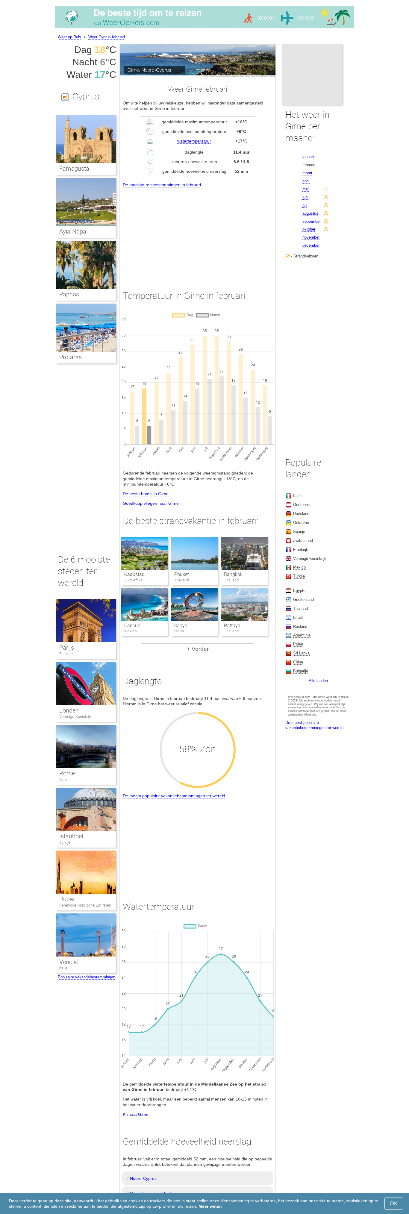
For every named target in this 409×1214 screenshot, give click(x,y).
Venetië (68, 962)
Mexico (299, 567)
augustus (310, 213)
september (311, 221)
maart (307, 173)
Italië (63, 779)
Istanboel (71, 836)
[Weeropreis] (204, 28)
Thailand (300, 608)
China (298, 662)
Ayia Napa (72, 231)
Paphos (69, 294)
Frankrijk (66, 653)
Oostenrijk (302, 504)
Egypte (299, 590)
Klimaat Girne (136, 1114)
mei (305, 189)
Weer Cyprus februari (106, 37)
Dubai (66, 899)
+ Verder (198, 649)
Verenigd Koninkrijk (75, 716)
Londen (69, 710)
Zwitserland (303, 540)
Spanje (299, 531)
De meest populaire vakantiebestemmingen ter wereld (174, 795)
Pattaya (232, 625)
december (310, 245)
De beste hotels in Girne (146, 493)
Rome (67, 773)
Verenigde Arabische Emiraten (85, 905)
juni (305, 197)
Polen (298, 644)
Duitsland (301, 513)
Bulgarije (300, 671)
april (306, 181)
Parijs (66, 647)
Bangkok (233, 574)
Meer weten (210, 1206)
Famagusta (74, 168)
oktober (308, 229)
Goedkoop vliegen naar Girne (151, 503)
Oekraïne (301, 522)
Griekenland (303, 599)
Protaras (70, 357)
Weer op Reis (69, 37)
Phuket (181, 574)
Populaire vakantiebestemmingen (86, 977)
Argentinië (301, 635)
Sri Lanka (301, 653)
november (310, 237)
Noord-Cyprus (143, 1178)
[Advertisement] (197, 233)
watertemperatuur (194, 141)
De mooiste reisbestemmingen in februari (162, 184)
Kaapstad (134, 574)
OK (394, 1203)
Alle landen (318, 680)
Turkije (64, 842)
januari (308, 156)
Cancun (132, 625)
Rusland (300, 626)
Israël (298, 617)
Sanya (180, 625)
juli (304, 205)
